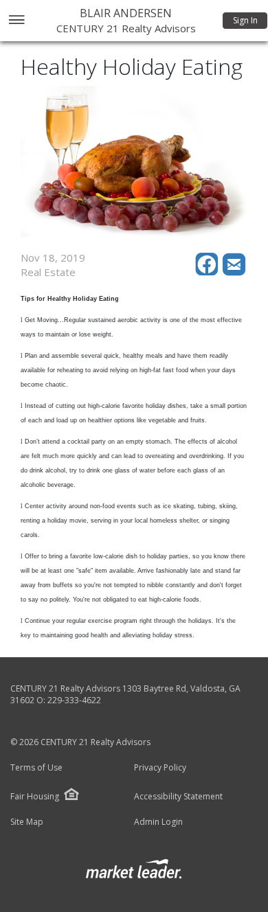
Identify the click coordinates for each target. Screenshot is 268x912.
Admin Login (158, 822)
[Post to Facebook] (209, 272)
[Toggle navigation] (16, 21)
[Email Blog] (235, 272)
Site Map (26, 822)
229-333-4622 (74, 700)
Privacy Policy (160, 767)
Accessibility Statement (178, 796)
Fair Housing (34, 796)
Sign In (245, 20)
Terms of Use (36, 767)
